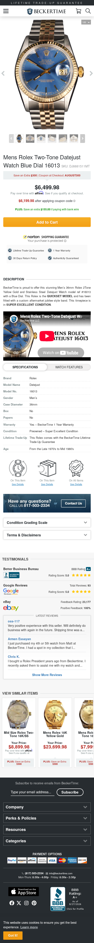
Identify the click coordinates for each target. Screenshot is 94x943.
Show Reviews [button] (47, 675)
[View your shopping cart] (78, 11)
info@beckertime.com (60, 873)
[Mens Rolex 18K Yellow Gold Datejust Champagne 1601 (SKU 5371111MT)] (55, 714)
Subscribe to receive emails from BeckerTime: (47, 783)
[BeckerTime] (46, 11)
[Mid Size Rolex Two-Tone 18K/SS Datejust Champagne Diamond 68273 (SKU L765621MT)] (18, 714)
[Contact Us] (47, 503)
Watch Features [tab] (69, 367)
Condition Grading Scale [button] (27, 522)
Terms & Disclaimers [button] (24, 534)
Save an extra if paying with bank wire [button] (47, 209)
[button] (6, 11)
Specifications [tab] (25, 367)
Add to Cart (47, 222)
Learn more (29, 927)
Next (91, 73)
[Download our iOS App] (23, 891)
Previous (2, 73)
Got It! (13, 935)
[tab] (47, 522)
